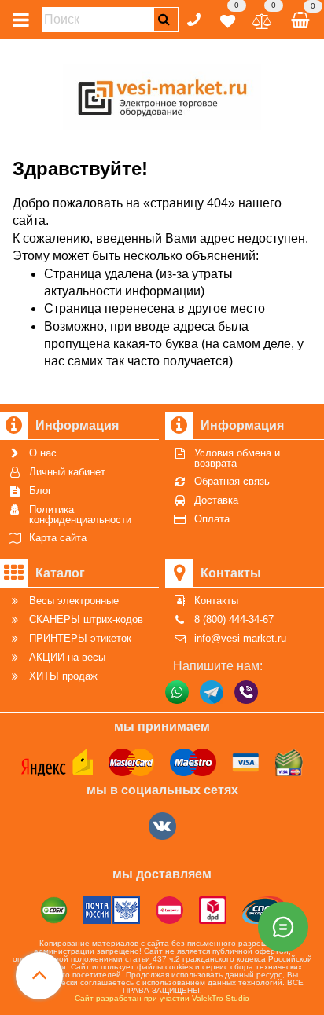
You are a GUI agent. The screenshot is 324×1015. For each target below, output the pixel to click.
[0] (228, 18)
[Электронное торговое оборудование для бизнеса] (162, 94)
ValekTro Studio (220, 998)
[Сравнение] (262, 18)
